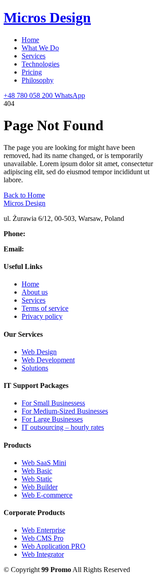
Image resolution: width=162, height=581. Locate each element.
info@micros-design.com (61, 249)
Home (30, 40)
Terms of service (45, 308)
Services (33, 56)
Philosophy (38, 80)
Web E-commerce (47, 495)
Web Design (39, 352)
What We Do (40, 48)
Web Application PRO (54, 546)
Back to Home (24, 195)
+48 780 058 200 (51, 234)
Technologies (40, 64)
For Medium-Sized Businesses (65, 411)
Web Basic (37, 471)
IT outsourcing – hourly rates (63, 427)
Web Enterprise (43, 530)
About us (35, 292)
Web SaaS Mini (44, 463)
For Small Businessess (53, 403)
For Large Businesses (52, 419)
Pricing (32, 72)
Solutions (35, 368)
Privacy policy (42, 316)
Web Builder (40, 487)
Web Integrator (43, 554)
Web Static (37, 479)
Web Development (48, 360)
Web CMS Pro (42, 538)
